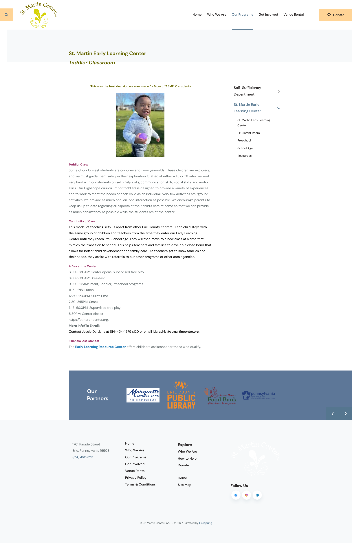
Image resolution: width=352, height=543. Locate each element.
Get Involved (268, 14)
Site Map (184, 485)
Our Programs (242, 14)
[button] (6, 14)
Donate (338, 15)
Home (197, 14)
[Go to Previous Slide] (332, 413)
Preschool (244, 141)
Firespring (205, 523)
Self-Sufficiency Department (247, 91)
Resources (244, 156)
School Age (245, 148)
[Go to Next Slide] (345, 413)
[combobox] (20, 14)
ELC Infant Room (248, 133)
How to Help (187, 458)
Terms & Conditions (140, 484)
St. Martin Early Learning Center (247, 108)
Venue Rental (293, 14)
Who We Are (216, 14)
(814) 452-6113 (82, 457)
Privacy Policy (136, 477)
